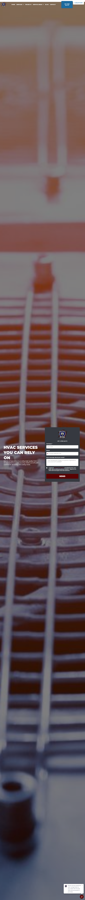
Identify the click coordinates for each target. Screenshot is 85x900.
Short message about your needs (55, 457)
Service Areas (37, 4)
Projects (28, 4)
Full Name (49, 443)
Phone (48, 450)
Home (13, 4)
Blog (47, 4)
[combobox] (47, 453)
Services (19, 4)
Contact (53, 4)
